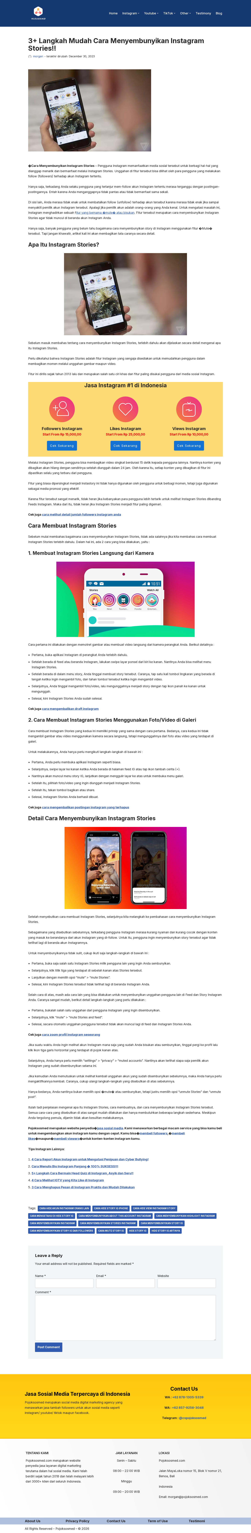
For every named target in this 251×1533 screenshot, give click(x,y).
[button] (138, 13)
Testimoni (197, 1521)
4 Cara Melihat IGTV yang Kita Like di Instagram (68, 1180)
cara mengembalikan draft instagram (70, 709)
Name (40, 1276)
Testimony (203, 13)
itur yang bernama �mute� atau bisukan (105, 212)
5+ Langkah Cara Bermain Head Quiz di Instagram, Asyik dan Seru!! (82, 1173)
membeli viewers (67, 1138)
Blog (219, 13)
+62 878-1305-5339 (188, 1397)
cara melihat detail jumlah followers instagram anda (81, 514)
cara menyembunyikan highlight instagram (185, 1216)
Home (113, 13)
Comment (43, 1292)
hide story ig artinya (166, 1230)
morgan (38, 56)
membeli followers (154, 1133)
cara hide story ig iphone (111, 1208)
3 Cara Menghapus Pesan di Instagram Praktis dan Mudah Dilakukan (83, 1187)
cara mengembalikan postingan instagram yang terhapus (85, 807)
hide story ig (138, 1230)
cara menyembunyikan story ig (162, 1223)
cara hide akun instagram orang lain (64, 1208)
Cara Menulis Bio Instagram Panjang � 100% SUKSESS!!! (75, 1166)
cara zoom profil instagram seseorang (71, 1034)
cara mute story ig (111, 1230)
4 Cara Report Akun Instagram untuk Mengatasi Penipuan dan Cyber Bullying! (90, 1159)
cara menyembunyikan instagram (52, 1223)
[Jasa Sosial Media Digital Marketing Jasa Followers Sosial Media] (38, 13)
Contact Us (116, 1521)
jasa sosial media (110, 1128)
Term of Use (158, 1521)
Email (101, 1276)
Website (163, 1276)
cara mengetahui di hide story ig (51, 1216)
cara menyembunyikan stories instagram (108, 1223)
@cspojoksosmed (192, 1418)
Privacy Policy (77, 1521)
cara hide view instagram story (154, 1208)
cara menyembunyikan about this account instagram (115, 1216)
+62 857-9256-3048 (188, 1407)
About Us (32, 1521)
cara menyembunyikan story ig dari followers (61, 1230)
